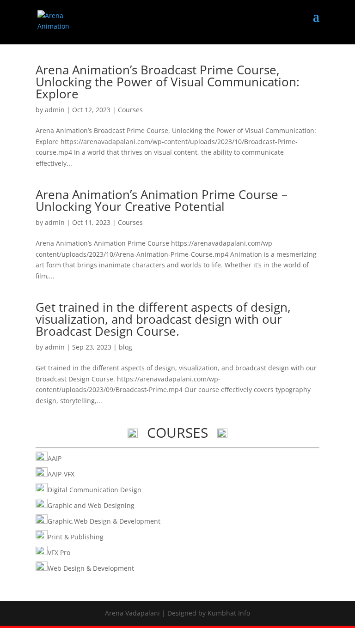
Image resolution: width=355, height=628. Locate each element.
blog (125, 347)
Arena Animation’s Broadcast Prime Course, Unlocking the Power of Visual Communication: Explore (168, 81)
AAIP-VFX (61, 474)
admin (55, 109)
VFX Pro (59, 552)
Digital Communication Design (94, 489)
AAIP (54, 458)
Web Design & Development (91, 568)
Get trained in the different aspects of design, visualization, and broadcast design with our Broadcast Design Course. (163, 319)
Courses (130, 109)
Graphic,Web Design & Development (104, 521)
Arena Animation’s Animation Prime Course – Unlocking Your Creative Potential (162, 200)
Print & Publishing (76, 536)
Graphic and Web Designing (91, 505)
